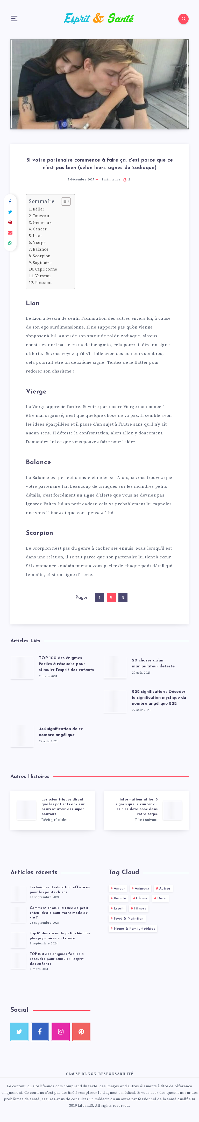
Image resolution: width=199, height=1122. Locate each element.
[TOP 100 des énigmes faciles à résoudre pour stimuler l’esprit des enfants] (18, 960)
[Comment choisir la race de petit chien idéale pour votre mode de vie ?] (18, 914)
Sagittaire (42, 262)
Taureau (41, 216)
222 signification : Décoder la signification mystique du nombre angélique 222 (159, 698)
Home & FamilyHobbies (134, 929)
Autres (165, 889)
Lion (37, 236)
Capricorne (46, 269)
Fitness (140, 908)
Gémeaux (42, 222)
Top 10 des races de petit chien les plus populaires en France (60, 936)
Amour (119, 889)
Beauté (120, 898)
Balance (40, 249)
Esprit (119, 908)
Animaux (142, 889)
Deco (162, 898)
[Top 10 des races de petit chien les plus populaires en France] (18, 939)
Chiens (141, 898)
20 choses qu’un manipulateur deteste (153, 663)
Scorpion (42, 256)
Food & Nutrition (129, 919)
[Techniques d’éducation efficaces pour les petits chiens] (18, 893)
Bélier (39, 209)
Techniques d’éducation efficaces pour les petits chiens (60, 890)
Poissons (44, 282)
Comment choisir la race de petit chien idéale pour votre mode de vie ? (59, 913)
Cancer (40, 229)
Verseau (43, 276)
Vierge (39, 242)
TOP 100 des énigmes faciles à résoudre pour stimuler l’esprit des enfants (66, 664)
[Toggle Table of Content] (63, 201)
